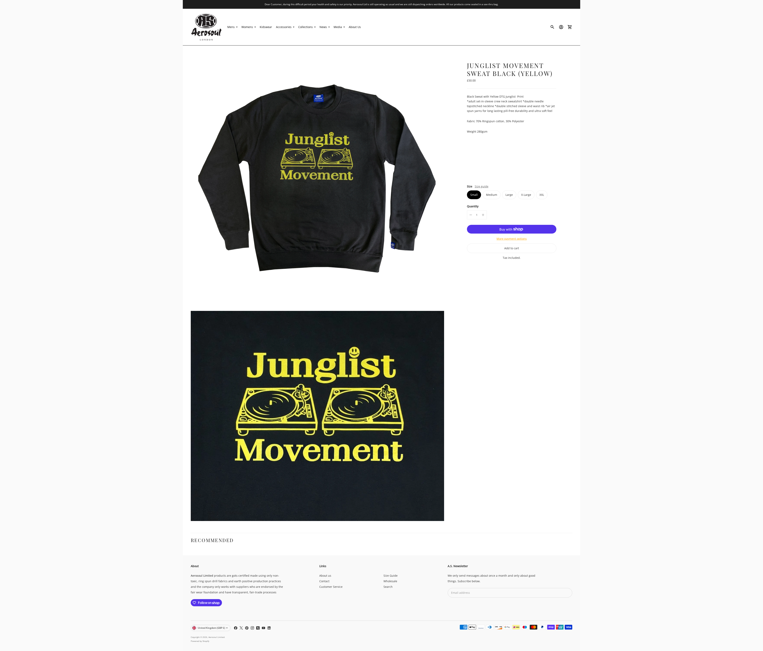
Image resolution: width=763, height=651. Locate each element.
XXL (541, 195)
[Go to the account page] (561, 27)
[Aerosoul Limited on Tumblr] (258, 628)
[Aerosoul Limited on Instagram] (252, 628)
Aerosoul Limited (216, 637)
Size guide (481, 186)
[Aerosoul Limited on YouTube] (263, 628)
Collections (305, 27)
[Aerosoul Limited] (207, 27)
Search (388, 587)
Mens (231, 27)
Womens (247, 27)
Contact (324, 581)
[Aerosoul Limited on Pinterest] (247, 628)
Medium (491, 195)
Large (509, 195)
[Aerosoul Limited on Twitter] (241, 628)
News (323, 27)
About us (325, 575)
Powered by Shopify (200, 641)
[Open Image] (317, 180)
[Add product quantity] (483, 215)
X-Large (526, 195)
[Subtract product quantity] (470, 215)
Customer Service (331, 587)
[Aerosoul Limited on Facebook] (236, 628)
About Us (355, 27)
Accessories (283, 27)
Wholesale (390, 581)
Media (338, 27)
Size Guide (390, 575)
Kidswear (266, 27)
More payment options (512, 239)
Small (474, 195)
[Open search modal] (552, 27)
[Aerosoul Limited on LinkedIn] (269, 628)
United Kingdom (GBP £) (211, 628)
